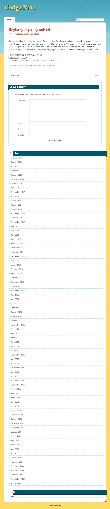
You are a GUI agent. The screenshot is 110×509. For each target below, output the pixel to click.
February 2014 (17, 269)
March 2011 (16, 346)
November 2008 (17, 380)
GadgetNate (19, 7)
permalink (51, 65)
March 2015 (16, 239)
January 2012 (16, 312)
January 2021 (16, 175)
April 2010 (15, 363)
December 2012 (17, 282)
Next (98, 75)
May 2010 (15, 359)
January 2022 (16, 162)
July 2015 (15, 226)
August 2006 (16, 483)
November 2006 (17, 470)
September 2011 (18, 325)
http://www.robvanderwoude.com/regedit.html (34, 61)
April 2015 (15, 235)
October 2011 (16, 320)
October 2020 (16, 183)
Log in (13, 496)
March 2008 (16, 410)
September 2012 (18, 290)
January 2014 (16, 273)
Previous (13, 75)
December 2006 (17, 466)
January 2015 (16, 243)
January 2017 (16, 205)
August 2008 (16, 389)
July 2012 (15, 295)
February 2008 (17, 415)
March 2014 (16, 265)
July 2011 (15, 333)
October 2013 (16, 278)
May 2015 (15, 231)
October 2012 (16, 286)
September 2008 (18, 385)
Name (21, 123)
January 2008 (16, 419)
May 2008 (15, 402)
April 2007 (15, 453)
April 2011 (15, 342)
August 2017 (16, 196)
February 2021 (17, 171)
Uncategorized (32, 65)
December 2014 (17, 248)
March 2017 (16, 201)
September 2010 (18, 355)
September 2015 (18, 222)
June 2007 (15, 445)
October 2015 (16, 218)
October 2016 (16, 209)
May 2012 (15, 299)
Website (21, 135)
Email (20, 129)
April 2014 (15, 261)
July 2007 (15, 440)
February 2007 (17, 462)
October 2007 (16, 432)
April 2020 (15, 188)
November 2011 (17, 316)
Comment (22, 101)
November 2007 (17, 428)
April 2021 (15, 166)
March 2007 (16, 458)
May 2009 (15, 372)
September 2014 (18, 256)
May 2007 (15, 449)
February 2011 (17, 350)
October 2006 (16, 475)
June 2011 (15, 338)
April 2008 (15, 406)
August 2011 (16, 329)
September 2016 (18, 213)
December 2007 (17, 423)
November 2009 (17, 368)
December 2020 (17, 179)
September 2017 (18, 192)
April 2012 (15, 303)
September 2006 (18, 479)
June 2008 (15, 398)
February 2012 (17, 308)
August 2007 (16, 436)
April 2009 (15, 376)
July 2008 (15, 393)
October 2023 (16, 158)
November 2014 (17, 252)
